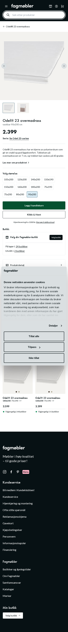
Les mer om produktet (15, 162)
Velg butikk (56, 237)
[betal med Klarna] (25, 472)
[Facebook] (11, 472)
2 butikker (19, 250)
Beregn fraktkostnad (45, 222)
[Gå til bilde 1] (16, 391)
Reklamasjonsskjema (14, 516)
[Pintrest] (18, 472)
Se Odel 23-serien (19, 138)
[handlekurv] (56, 6)
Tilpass (32, 347)
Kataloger (8, 589)
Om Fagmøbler (11, 575)
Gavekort (8, 523)
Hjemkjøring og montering (18, 503)
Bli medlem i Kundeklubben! (18, 490)
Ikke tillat (34, 358)
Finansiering (9, 549)
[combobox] (34, 15)
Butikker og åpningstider (17, 569)
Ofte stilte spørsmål (14, 510)
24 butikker (22, 246)
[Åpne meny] (6, 6)
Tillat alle (34, 336)
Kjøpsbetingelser (12, 529)
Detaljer (53, 325)
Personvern (9, 536)
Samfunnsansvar (12, 582)
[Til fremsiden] (29, 6)
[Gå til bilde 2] (19, 391)
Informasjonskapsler (14, 543)
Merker (7, 595)
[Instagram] (5, 472)
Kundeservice (10, 496)
